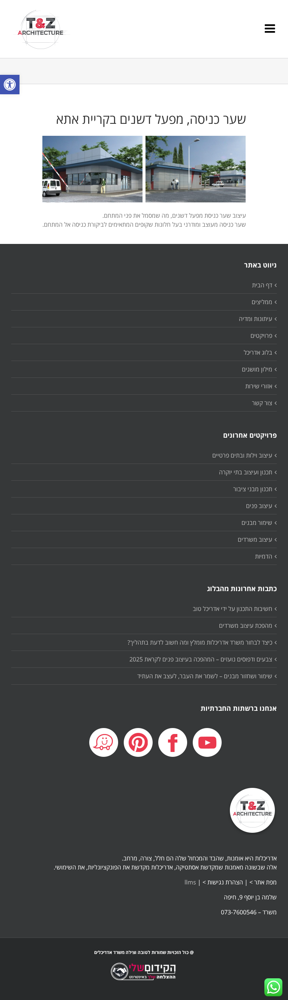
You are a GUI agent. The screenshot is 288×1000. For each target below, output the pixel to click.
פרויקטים (261, 335)
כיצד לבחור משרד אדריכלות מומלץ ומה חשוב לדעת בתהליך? (200, 642)
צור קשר (262, 403)
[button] (10, 84)
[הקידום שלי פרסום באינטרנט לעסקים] (144, 977)
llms (190, 882)
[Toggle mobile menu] (271, 28)
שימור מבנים (257, 523)
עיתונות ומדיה (255, 319)
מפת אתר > (263, 882)
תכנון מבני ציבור (252, 489)
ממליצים (262, 302)
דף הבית (262, 285)
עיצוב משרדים (255, 539)
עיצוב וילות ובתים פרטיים (242, 455)
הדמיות (263, 556)
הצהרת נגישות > (222, 882)
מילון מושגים (257, 369)
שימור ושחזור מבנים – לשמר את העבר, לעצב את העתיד (204, 676)
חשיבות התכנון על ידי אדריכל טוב (232, 609)
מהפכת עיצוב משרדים (245, 625)
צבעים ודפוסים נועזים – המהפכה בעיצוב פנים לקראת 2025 (200, 659)
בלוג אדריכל (258, 352)
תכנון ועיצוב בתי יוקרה (245, 472)
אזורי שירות (258, 386)
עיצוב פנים (259, 506)
